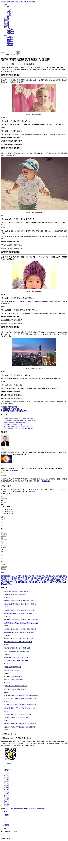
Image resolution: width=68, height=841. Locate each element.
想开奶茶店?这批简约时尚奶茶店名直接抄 (16, 661)
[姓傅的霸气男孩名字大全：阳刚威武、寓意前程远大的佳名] (22, 619)
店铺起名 (10, 41)
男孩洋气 (63, 580)
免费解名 (3, 568)
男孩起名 (10, 13)
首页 (5, 5)
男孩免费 (59, 576)
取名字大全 (10, 31)
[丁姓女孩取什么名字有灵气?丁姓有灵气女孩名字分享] (20, 705)
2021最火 (30, 580)
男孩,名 (8, 580)
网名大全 (10, 43)
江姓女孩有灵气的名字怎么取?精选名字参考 (17, 717)
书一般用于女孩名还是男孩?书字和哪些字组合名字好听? (20, 698)
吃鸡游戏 (3, 582)
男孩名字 (9, 407)
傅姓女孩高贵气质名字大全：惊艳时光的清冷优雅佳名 (20, 604)
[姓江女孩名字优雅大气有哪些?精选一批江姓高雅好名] (20, 723)
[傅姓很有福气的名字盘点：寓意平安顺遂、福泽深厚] (20, 629)
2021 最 (36, 580)
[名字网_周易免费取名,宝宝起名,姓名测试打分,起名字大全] (18, 1)
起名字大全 (10, 33)
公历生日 (3, 532)
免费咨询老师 (25, 454)
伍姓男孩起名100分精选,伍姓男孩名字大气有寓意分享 (19, 420)
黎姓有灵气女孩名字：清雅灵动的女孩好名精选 (18, 642)
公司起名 (6, 25)
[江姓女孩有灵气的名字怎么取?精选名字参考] (17, 714)
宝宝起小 (9, 576)
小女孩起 (37, 576)
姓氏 (2, 496)
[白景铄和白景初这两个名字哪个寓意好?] (16, 591)
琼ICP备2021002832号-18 (31, 808)
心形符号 (3, 580)
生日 (2, 517)
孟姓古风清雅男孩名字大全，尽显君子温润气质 (18, 426)
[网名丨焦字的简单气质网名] (12, 667)
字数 (2, 504)
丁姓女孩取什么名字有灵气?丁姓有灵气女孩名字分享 (19, 708)
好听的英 (16, 578)
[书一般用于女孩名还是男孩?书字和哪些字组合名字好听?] (21, 695)
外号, (47, 582)
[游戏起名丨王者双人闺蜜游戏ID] (14, 676)
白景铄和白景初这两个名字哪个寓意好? (15, 594)
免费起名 (10, 11)
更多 (5, 35)
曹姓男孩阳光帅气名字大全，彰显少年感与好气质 (18, 428)
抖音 (26, 578)
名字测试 (6, 21)
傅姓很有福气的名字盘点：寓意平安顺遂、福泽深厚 (19, 632)
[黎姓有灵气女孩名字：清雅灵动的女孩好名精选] (18, 638)
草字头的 (22, 578)
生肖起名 (10, 39)
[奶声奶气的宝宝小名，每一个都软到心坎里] (17, 648)
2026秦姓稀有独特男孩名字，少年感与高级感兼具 (18, 418)
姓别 (2, 500)
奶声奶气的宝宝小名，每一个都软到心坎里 (16, 651)
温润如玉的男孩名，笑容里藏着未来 (14, 422)
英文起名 (26, 582)
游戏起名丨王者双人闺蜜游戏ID (13, 679)
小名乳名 (6, 17)
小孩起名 (53, 578)
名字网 (16, 808)
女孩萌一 (40, 580)
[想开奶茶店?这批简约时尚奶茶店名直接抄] (17, 657)
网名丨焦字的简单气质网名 (12, 670)
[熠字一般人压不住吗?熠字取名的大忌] (15, 686)
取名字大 (20, 576)
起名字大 (52, 582)
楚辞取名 (14, 407)
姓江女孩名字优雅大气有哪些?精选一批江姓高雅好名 (19, 727)
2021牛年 (25, 580)
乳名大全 (10, 578)
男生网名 (31, 582)
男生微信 (36, 578)
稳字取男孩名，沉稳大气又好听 (13, 424)
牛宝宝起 (57, 580)
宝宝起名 (6, 7)
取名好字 (9, 582)
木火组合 (19, 580)
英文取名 (6, 19)
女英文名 (54, 576)
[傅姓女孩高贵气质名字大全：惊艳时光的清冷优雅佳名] (20, 600)
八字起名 (10, 37)
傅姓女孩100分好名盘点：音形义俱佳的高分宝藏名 (19, 613)
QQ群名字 (43, 582)
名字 (2, 542)
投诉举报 (41, 808)
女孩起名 (10, 15)
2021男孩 (58, 578)
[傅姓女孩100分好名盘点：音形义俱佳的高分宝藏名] (19, 610)
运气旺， (47, 578)
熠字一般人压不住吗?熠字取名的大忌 (15, 689)
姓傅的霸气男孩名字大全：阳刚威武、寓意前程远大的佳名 (21, 623)
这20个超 (14, 576)
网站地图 (20, 808)
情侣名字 (64, 578)
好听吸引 (13, 580)
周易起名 (6, 23)
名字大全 (6, 27)
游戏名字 (10, 45)
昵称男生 (48, 576)
